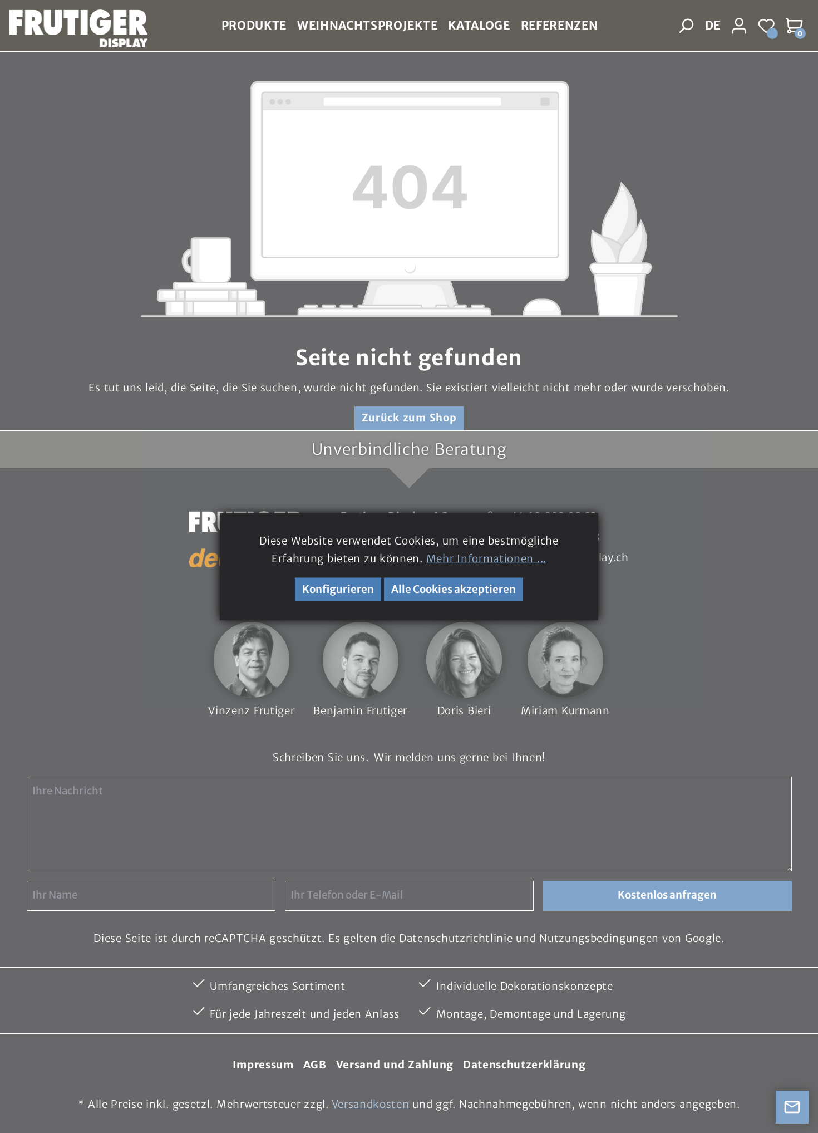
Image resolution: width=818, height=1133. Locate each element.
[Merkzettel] (767, 26)
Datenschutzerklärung (524, 1064)
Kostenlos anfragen (667, 895)
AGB (315, 1064)
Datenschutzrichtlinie (456, 938)
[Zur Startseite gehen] (73, 26)
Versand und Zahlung (395, 1064)
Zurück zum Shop (409, 417)
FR (712, 51)
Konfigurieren (338, 589)
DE (712, 25)
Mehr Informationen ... (486, 558)
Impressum (263, 1064)
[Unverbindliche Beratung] (792, 1107)
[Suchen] (687, 26)
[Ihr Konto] (739, 26)
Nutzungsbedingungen (599, 938)
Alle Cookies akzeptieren (453, 589)
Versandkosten (371, 1104)
